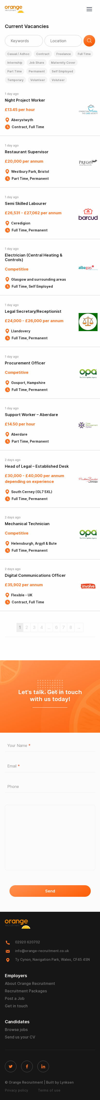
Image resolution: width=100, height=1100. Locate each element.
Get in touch (16, 1006)
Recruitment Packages (26, 991)
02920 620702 (27, 942)
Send (50, 891)
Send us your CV (20, 1037)
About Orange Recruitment (30, 983)
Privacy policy (16, 1090)
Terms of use (49, 1090)
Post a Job (15, 998)
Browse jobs (16, 1029)
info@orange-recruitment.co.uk (42, 951)
